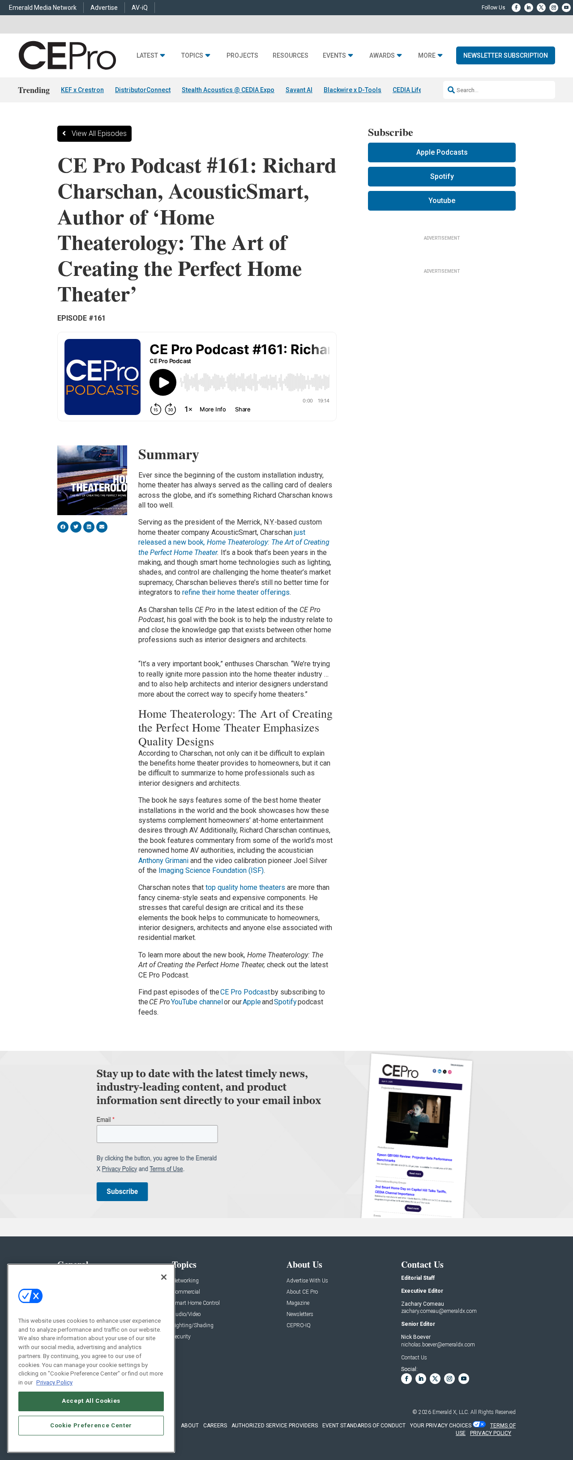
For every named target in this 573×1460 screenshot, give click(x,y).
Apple (252, 1002)
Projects (242, 55)
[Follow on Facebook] (516, 7)
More (427, 55)
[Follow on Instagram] (553, 7)
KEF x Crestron (82, 89)
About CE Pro (302, 1292)
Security (181, 1337)
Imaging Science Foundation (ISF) (211, 870)
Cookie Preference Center (91, 1425)
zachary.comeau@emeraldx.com (439, 1311)
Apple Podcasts (442, 152)
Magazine (297, 1303)
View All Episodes (99, 133)
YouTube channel (197, 1002)
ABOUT (190, 1425)
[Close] (164, 1277)
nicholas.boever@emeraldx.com (438, 1345)
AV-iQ (140, 7)
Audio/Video (186, 1314)
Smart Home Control (196, 1303)
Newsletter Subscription (505, 55)
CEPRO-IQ (298, 1326)
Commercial (186, 1292)
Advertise (104, 7)
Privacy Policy (54, 1382)
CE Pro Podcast (245, 992)
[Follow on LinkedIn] (528, 7)
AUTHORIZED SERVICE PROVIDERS (274, 1425)
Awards (382, 55)
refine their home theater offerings (236, 592)
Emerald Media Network (43, 7)
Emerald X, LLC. (450, 1412)
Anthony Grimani (163, 860)
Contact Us (414, 1357)
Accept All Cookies (91, 1400)
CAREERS (215, 1425)
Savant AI (299, 89)
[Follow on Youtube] (566, 7)
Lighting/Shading (193, 1326)
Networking (185, 1281)
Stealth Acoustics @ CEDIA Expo (228, 89)
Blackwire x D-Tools (352, 89)
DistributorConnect (143, 89)
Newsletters (299, 1314)
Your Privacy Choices (440, 1425)
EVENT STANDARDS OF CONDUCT (364, 1425)
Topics (192, 55)
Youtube (441, 200)
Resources (290, 55)
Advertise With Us (307, 1281)
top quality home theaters (245, 887)
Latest (147, 55)
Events (334, 55)
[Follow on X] (541, 7)
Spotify (285, 1002)
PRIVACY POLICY (490, 1433)
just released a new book (233, 542)
